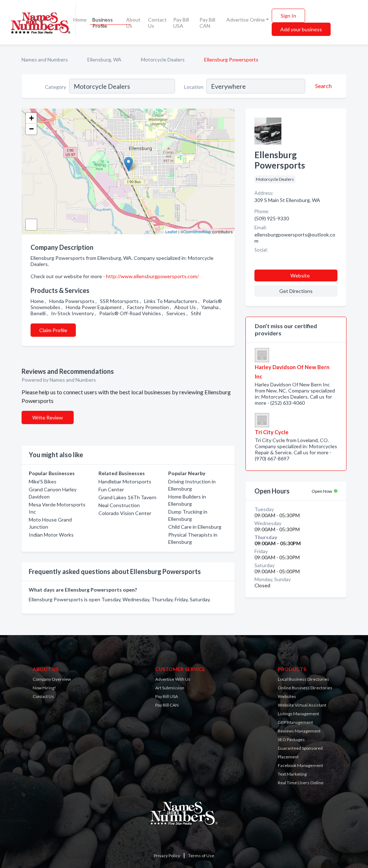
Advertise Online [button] (245, 20)
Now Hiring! (44, 687)
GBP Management (295, 722)
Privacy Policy (167, 855)
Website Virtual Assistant (302, 705)
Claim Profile (53, 330)
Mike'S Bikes (42, 481)
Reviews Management (299, 731)
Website (300, 275)
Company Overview (52, 679)
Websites (287, 696)
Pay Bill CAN (207, 23)
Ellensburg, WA (104, 59)
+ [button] (31, 118)
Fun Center (111, 489)
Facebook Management (300, 765)
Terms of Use (201, 855)
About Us (133, 23)
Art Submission (169, 687)
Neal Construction (119, 505)
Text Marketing (292, 774)
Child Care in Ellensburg (194, 527)
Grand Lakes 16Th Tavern (127, 497)
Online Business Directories (305, 687)
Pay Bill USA (181, 23)
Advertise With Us (172, 679)
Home (80, 20)
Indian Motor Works (51, 535)
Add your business (301, 29)
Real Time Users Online (300, 782)
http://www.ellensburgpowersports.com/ (152, 276)
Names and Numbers (45, 59)
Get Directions (296, 291)
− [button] (31, 128)
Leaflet (171, 231)
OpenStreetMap (197, 231)
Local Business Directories (303, 679)
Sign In (288, 16)
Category (55, 87)
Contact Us (157, 23)
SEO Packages (291, 739)
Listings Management (298, 713)
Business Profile (102, 23)
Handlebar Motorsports (124, 481)
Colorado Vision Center (124, 513)
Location (193, 87)
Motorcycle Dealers (163, 59)
